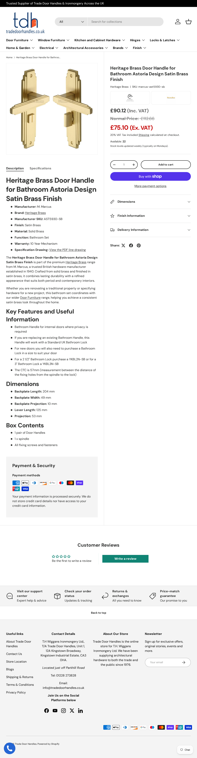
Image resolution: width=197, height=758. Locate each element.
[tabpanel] (52, 312)
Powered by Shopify (48, 743)
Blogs (10, 669)
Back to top (98, 612)
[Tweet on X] (123, 245)
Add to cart (165, 164)
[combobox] (109, 21)
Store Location (16, 662)
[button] (188, 21)
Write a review (125, 559)
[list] (52, 109)
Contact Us (14, 654)
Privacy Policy (16, 692)
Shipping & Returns (19, 677)
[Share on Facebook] (131, 245)
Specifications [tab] (40, 168)
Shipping (144, 135)
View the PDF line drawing (67, 250)
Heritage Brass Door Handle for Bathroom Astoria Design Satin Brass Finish (39, 57)
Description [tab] (15, 168)
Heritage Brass (119, 86)
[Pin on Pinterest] (139, 245)
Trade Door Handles (26, 743)
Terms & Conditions (20, 685)
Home (9, 57)
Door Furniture (30, 298)
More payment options (150, 186)
